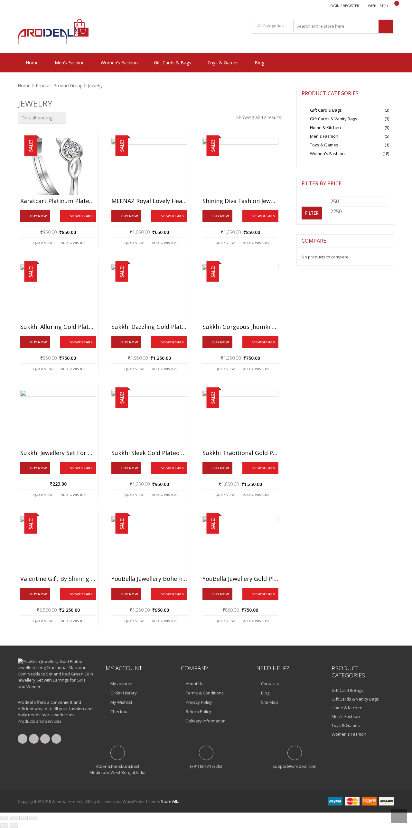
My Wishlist (121, 702)
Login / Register (343, 5)
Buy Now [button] (220, 594)
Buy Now (38, 216)
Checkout (119, 711)
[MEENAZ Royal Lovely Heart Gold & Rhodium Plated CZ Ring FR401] (149, 166)
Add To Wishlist (74, 243)
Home (32, 63)
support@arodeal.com (294, 766)
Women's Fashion (327, 153)
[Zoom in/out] (4, 818)
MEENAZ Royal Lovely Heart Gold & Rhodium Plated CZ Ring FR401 (149, 201)
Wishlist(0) (378, 5)
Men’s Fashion (70, 63)
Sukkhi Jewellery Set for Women (58, 453)
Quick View (42, 243)
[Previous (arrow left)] (4, 825)
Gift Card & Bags (326, 110)
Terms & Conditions (205, 693)
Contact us (271, 683)
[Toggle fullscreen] (14, 818)
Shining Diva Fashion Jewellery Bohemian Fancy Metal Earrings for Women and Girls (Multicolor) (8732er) (240, 201)
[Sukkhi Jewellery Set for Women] (58, 418)
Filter (312, 213)
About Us (194, 683)
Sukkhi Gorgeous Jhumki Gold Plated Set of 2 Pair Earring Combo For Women (240, 326)
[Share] (23, 818)
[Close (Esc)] (33, 818)
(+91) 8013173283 (206, 766)
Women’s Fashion (119, 63)
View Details (81, 216)
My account (121, 683)
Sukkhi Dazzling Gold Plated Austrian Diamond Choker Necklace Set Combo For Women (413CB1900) (149, 326)
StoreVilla (170, 801)
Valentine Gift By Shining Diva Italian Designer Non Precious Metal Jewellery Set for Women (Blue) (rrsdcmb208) (58, 578)
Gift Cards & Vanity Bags (333, 119)
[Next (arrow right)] (14, 825)
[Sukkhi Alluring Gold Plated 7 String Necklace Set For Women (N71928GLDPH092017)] (58, 292)
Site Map (269, 702)
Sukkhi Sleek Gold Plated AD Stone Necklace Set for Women (149, 453)
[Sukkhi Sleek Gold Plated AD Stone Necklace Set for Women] (149, 418)
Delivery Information (206, 721)
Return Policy (198, 711)
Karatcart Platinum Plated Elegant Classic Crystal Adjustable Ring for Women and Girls (58, 201)
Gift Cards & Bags (172, 63)
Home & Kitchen (325, 127)
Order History (123, 693)
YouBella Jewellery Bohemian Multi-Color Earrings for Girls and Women (149, 578)
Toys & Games (223, 63)
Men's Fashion (324, 136)
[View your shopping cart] (392, 6)
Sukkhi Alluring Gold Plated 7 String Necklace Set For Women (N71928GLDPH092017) (58, 326)
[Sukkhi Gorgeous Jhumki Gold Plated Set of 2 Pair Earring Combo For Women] (240, 292)
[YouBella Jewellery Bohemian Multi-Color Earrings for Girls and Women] (149, 544)
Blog (259, 63)
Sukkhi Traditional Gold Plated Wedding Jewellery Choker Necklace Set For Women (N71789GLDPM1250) (240, 453)
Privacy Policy (199, 702)
